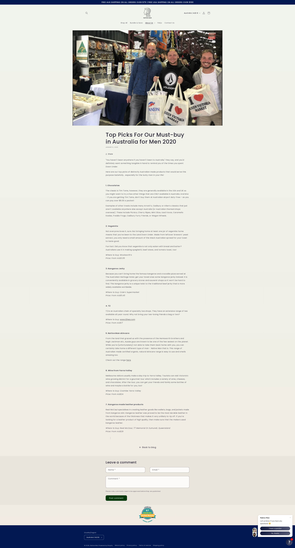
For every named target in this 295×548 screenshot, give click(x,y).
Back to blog (149, 447)
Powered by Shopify (106, 545)
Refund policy (120, 545)
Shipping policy (158, 545)
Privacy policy (132, 545)
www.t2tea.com (127, 319)
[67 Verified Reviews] (147, 523)
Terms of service (145, 545)
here (128, 360)
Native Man (94, 545)
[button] (86, 13)
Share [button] (110, 154)
